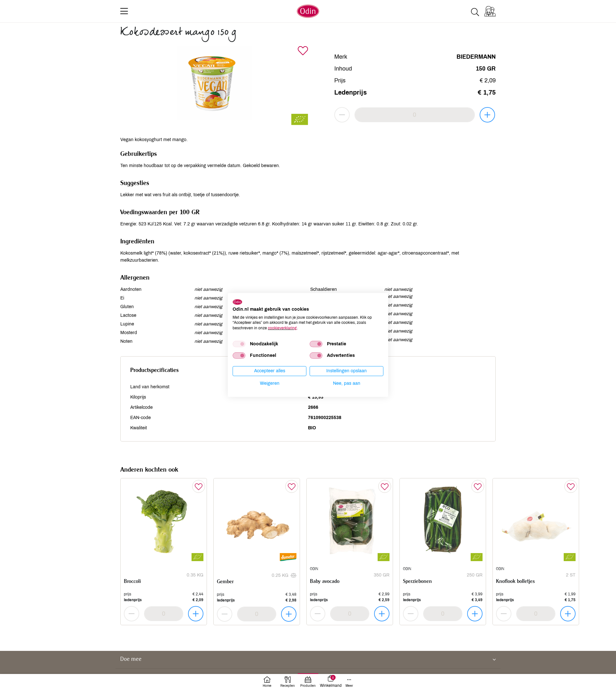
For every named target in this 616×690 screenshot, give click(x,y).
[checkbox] (239, 344)
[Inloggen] (490, 11)
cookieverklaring (282, 328)
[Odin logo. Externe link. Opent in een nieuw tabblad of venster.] (237, 302)
